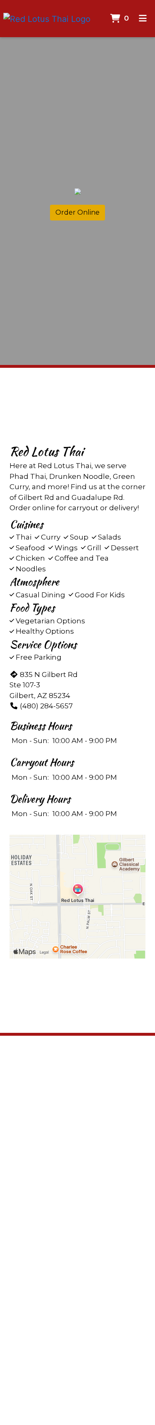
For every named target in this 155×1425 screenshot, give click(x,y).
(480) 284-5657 (46, 706)
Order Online (77, 212)
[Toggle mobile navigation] (143, 18)
